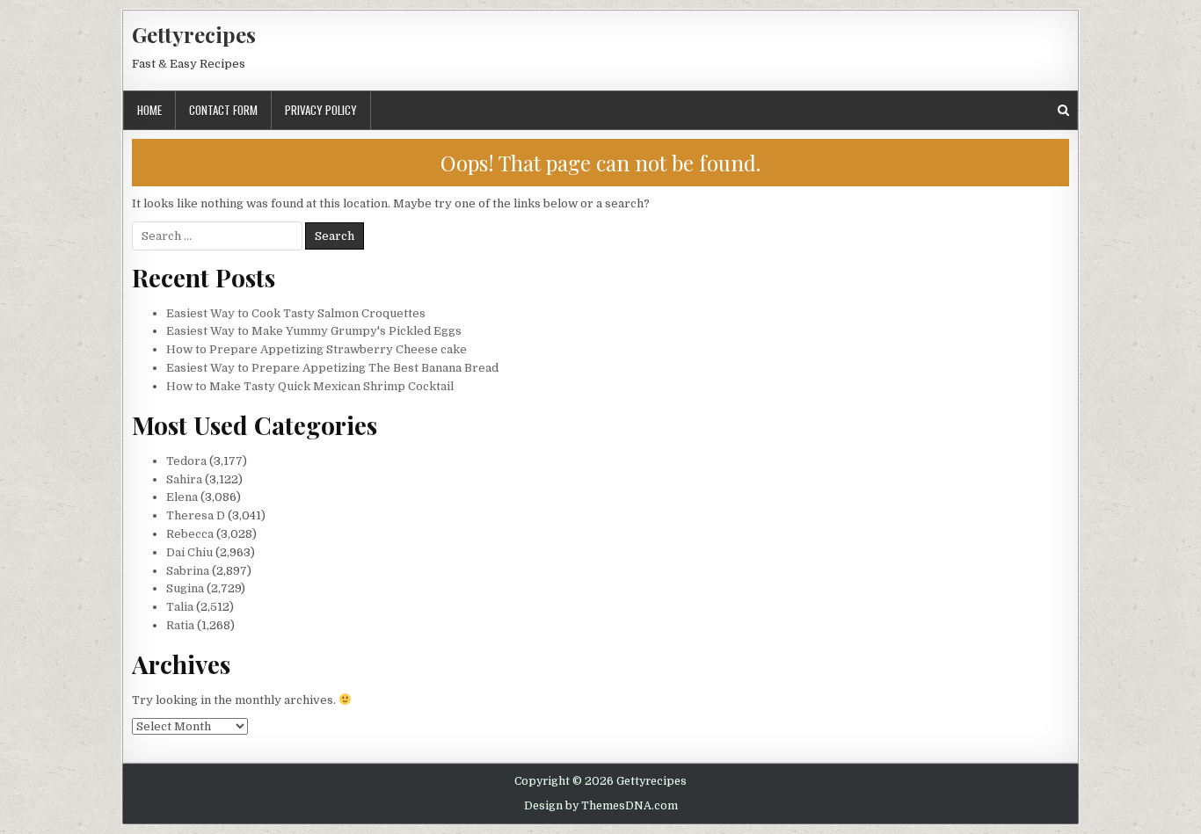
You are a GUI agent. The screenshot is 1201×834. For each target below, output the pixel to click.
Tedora (186, 461)
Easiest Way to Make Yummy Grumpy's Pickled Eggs (314, 330)
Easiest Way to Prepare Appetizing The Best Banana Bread (332, 367)
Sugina (185, 588)
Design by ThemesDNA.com (601, 806)
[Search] (1063, 110)
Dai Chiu (189, 552)
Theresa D (195, 515)
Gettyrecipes (194, 34)
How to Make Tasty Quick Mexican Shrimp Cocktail (310, 386)
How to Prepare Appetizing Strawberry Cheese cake (316, 349)
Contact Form (223, 110)
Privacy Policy (321, 110)
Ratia (180, 625)
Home (149, 110)
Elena (182, 497)
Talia (179, 606)
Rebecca (190, 533)
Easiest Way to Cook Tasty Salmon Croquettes (296, 313)
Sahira (184, 479)
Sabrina (187, 570)
